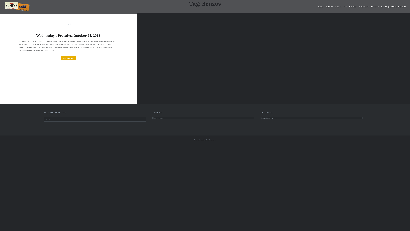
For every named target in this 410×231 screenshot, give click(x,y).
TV (345, 7)
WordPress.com (210, 140)
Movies (352, 7)
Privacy (375, 7)
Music (320, 7)
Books (338, 7)
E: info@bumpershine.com (393, 7)
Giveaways (364, 7)
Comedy (329, 7)
